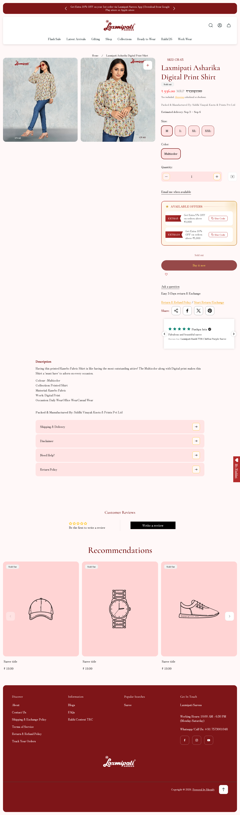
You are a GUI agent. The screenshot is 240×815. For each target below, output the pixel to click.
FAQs (71, 712)
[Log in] (220, 25)
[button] (199, 334)
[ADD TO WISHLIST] (166, 274)
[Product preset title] (41, 609)
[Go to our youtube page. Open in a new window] (208, 740)
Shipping (179, 97)
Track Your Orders (24, 741)
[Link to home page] (120, 761)
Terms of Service (23, 727)
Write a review (153, 525)
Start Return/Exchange (209, 302)
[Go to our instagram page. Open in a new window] (196, 740)
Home (95, 55)
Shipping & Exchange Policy (29, 719)
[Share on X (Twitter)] (198, 310)
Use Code (219, 218)
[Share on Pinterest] (209, 310)
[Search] (211, 25)
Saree (128, 705)
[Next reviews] (233, 333)
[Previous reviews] (164, 333)
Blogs (71, 705)
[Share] (176, 310)
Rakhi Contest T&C (80, 719)
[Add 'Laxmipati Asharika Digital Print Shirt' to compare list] (232, 176)
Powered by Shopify (203, 789)
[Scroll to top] (223, 789)
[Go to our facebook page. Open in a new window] (184, 740)
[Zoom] (147, 65)
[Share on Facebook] (187, 310)
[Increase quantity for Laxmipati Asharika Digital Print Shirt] (216, 176)
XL (194, 131)
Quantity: (166, 167)
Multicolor (170, 154)
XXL (208, 131)
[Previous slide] (66, 8)
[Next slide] (174, 8)
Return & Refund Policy (176, 302)
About (16, 705)
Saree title (10, 661)
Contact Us (19, 712)
